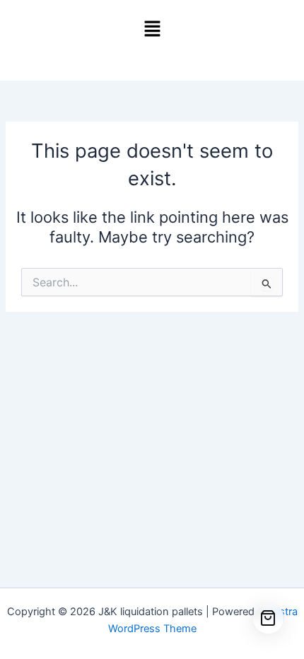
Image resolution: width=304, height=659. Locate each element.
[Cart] (268, 618)
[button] (152, 29)
